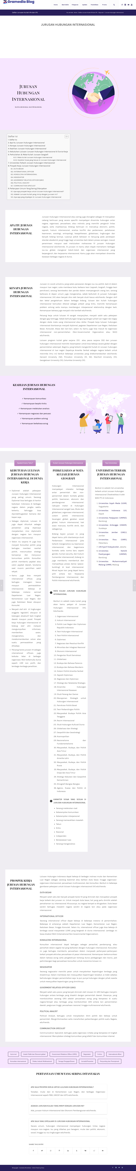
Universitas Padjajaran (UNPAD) (113, 518)
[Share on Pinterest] (59, 1150)
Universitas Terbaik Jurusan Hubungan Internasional (32, 163)
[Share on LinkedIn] (68, 1150)
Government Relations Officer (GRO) (64, 1054)
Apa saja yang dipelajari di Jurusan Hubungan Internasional (37, 197)
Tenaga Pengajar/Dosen (66, 1061)
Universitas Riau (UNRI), (113, 539)
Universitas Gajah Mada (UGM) (113, 503)
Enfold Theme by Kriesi (38, 1168)
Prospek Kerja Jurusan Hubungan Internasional (30, 166)
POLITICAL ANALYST (21, 183)
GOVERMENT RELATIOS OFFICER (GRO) (29, 180)
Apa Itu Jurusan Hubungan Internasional (27, 143)
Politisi (99, 1054)
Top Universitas (111, 463)
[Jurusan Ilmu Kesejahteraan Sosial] (134, 585)
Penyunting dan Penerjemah (109, 1061)
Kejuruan (101, 12)
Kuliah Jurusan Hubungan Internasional (68, 463)
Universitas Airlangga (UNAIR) (113, 525)
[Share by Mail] (102, 1150)
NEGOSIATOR (19, 177)
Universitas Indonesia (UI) (113, 510)
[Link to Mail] (128, 4)
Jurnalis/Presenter (87, 1061)
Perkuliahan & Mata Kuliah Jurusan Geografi (29, 155)
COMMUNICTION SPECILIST (24, 186)
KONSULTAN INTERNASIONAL (25, 174)
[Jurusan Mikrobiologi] (1, 585)
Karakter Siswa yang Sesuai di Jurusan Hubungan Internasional (42, 160)
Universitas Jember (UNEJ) (113, 532)
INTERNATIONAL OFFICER (24, 172)
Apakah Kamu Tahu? (25, 463)
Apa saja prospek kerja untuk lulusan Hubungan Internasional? (38, 191)
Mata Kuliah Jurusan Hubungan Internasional (34, 157)
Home (75, 12)
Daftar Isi (13, 140)
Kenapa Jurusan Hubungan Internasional (27, 146)
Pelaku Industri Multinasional (42, 1061)
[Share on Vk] (85, 1150)
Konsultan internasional (18, 1061)
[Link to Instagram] (125, 4)
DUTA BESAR (18, 169)
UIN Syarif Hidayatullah (109, 547)
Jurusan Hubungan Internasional (68, 25)
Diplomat (13, 1054)
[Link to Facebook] (122, 4)
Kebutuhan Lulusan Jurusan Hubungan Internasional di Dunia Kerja (39, 152)
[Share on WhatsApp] (50, 1150)
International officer (115, 1054)
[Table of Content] (66, 136)
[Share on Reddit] (94, 1150)
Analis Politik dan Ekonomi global (34, 1054)
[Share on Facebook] (33, 1150)
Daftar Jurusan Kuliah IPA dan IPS (25, 12)
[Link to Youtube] (131, 4)
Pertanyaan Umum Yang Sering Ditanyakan (28, 188)
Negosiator (87, 1054)
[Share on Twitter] (42, 1150)
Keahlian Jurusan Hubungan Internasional (28, 149)
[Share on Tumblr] (76, 1150)
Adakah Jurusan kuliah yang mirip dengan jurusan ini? (36, 194)
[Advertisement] (68, 43)
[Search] (114, 5)
